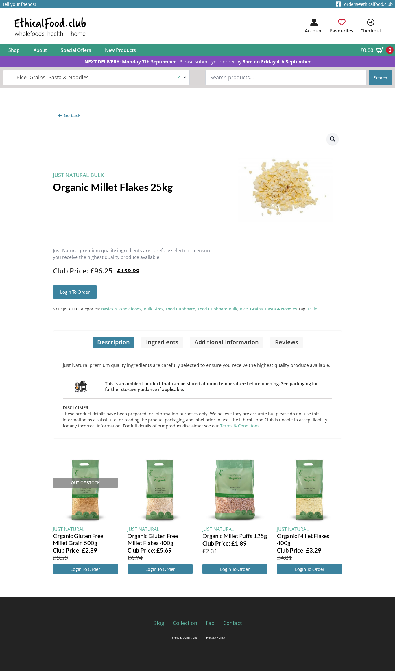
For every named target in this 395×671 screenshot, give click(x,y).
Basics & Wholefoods (121, 309)
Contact (232, 622)
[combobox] (96, 77)
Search (380, 77)
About (40, 50)
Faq (210, 622)
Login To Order (85, 569)
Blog (158, 622)
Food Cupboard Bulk (217, 309)
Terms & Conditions (239, 426)
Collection (185, 622)
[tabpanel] (197, 393)
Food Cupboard (180, 309)
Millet (313, 309)
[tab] (113, 342)
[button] (332, 139)
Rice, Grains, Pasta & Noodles (268, 309)
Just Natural (68, 529)
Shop (14, 50)
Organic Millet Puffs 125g (234, 535)
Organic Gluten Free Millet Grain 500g (78, 539)
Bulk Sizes (153, 309)
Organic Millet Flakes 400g (303, 539)
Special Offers (76, 50)
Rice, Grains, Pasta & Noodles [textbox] (94, 77)
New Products (120, 50)
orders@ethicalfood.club (368, 4)
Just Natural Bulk (78, 174)
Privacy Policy (215, 637)
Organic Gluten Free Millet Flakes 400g (153, 539)
